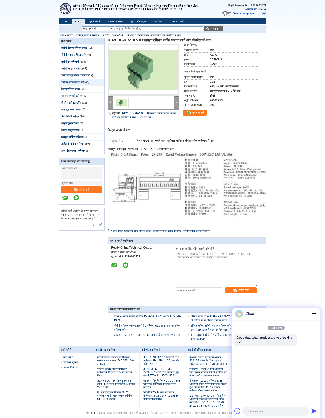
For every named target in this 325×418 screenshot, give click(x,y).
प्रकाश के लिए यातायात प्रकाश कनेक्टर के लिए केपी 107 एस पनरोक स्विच (114, 372)
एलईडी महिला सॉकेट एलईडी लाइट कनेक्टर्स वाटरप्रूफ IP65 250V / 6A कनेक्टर (115, 360)
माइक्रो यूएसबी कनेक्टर (72, 95)
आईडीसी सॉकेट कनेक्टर (72, 143)
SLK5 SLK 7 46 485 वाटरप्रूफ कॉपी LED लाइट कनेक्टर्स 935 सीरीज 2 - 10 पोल (116, 384)
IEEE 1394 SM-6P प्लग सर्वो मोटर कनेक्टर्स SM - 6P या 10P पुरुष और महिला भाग (161, 360)
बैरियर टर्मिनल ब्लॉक (70, 89)
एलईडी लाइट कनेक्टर (71, 68)
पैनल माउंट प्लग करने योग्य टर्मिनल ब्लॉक (132, 231)
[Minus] (314, 313)
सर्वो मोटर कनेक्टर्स (70, 61)
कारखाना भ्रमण (115, 21)
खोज (215, 28)
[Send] (313, 411)
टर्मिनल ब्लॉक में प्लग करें (87, 35)
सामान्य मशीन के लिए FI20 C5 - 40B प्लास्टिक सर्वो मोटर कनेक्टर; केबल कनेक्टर (161, 384)
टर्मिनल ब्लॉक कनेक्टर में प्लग (196, 231)
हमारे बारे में (95, 21)
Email (262, 9)
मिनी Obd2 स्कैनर (70, 116)
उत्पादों (78, 21)
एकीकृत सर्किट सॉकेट (71, 137)
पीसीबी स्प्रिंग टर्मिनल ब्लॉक (74, 47)
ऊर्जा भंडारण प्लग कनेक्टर (73, 150)
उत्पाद (70, 35)
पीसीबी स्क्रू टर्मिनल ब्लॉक (74, 54)
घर (65, 21)
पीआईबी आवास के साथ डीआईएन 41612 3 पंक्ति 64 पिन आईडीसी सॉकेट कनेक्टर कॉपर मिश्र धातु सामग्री (208, 360)
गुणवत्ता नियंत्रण (138, 21)
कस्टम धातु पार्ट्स (69, 130)
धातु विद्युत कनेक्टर (70, 123)
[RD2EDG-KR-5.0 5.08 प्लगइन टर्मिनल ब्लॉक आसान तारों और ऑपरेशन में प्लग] (143, 69)
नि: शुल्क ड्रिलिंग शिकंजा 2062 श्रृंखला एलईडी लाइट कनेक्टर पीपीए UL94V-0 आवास (114, 396)
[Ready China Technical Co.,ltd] (66, 9)
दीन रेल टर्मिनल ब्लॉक (71, 102)
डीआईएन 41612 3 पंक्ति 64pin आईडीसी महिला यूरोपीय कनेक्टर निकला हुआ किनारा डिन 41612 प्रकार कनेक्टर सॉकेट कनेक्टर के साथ (208, 385)
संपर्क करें (159, 21)
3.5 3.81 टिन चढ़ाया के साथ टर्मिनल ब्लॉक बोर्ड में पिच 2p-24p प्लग (147, 334)
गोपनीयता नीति (93, 412)
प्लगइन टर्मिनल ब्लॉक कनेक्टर (167, 231)
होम (62, 35)
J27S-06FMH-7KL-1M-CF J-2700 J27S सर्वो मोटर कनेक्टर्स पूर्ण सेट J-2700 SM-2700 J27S (161, 372)
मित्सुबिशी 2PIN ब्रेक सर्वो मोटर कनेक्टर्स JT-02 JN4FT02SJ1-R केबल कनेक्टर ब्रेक (160, 396)
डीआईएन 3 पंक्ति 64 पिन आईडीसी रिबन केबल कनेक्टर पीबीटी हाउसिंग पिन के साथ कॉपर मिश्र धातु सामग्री (208, 372)
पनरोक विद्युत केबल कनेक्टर (74, 75)
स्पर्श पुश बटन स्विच (70, 109)
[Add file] (237, 411)
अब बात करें (251, 9)
